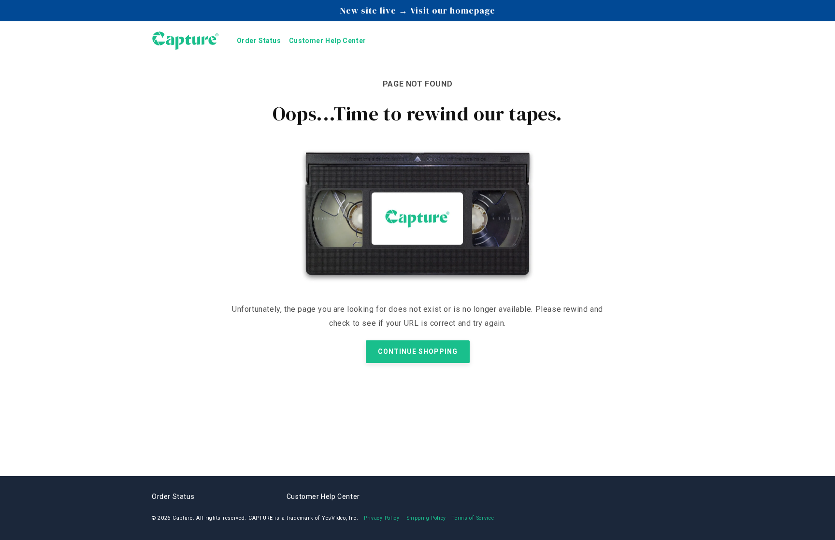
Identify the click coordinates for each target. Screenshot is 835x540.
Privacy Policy (382, 518)
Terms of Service (472, 518)
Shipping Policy (426, 518)
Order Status (173, 496)
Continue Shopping (418, 351)
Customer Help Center (323, 496)
